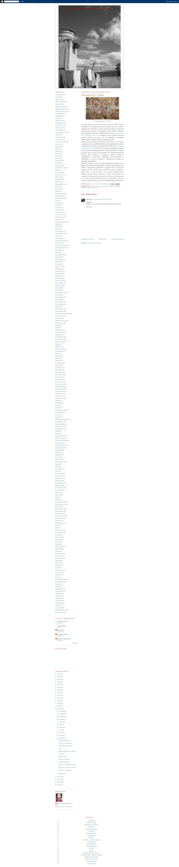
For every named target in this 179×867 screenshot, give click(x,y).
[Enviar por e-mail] (111, 184)
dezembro (62, 711)
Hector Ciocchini (60, 342)
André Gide (58, 120)
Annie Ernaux (59, 139)
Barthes (57, 153)
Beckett (93, 186)
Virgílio (57, 605)
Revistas (57, 506)
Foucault (57, 299)
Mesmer (57, 433)
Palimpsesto (91, 846)
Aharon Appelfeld (60, 102)
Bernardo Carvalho (60, 167)
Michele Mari (59, 443)
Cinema (57, 226)
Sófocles (57, 563)
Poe (56, 497)
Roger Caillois (59, 518)
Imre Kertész (58, 368)
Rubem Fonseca (59, 523)
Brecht (57, 191)
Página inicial (103, 239)
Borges (105, 186)
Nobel (57, 464)
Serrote (57, 551)
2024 (59, 679)
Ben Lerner (58, 165)
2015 (59, 703)
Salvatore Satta (59, 530)
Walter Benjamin (60, 610)
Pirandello (58, 490)
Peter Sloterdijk (59, 483)
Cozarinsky (58, 243)
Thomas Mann (59, 582)
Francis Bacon (59, 302)
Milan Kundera (59, 448)
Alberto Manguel (60, 106)
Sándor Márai (59, 532)
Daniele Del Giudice (61, 248)
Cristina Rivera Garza (61, 245)
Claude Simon (59, 231)
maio (60, 730)
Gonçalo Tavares (60, 332)
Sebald (57, 544)
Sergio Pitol (58, 549)
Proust (57, 499)
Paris (56, 471)
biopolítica (58, 172)
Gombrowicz (58, 330)
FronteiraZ (91, 833)
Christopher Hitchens (61, 222)
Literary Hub (61, 626)
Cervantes (58, 208)
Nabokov (84, 187)
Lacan (57, 405)
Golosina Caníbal (62, 634)
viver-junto (58, 608)
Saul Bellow (58, 539)
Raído (91, 848)
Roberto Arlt (58, 513)
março (61, 735)
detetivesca (58, 266)
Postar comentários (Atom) (93, 243)
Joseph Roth (58, 393)
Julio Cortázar (59, 398)
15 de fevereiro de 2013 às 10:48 (102, 199)
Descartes (58, 264)
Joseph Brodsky (59, 386)
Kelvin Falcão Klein (64, 803)
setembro (62, 719)
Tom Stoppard (59, 589)
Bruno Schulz (59, 196)
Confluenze (92, 823)
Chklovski (58, 219)
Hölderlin (58, 356)
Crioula (91, 827)
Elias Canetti (59, 280)
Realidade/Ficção (60, 504)
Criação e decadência (65, 740)
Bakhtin (57, 149)
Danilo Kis (58, 250)
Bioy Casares (59, 175)
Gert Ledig (58, 318)
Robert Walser (59, 511)
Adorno (57, 97)
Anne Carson (59, 137)
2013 (59, 709)
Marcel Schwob (59, 424)
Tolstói (57, 586)
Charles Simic (59, 217)
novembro (62, 714)
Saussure (57, 542)
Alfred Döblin (59, 113)
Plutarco (57, 495)
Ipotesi (91, 838)
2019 (59, 693)
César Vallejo (59, 212)
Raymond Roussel (60, 502)
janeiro (61, 773)
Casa (56, 200)
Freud (57, 306)
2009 (59, 785)
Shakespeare (58, 553)
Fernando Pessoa (60, 292)
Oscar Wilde (58, 469)
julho (60, 724)
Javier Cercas (59, 379)
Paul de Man (58, 476)
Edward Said (58, 278)
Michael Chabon (60, 438)
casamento (58, 203)
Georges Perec (59, 316)
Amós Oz (57, 118)
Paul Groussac (59, 478)
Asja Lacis (58, 144)
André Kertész (59, 123)
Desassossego (91, 829)
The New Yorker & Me (64, 639)
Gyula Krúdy (59, 335)
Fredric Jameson (59, 304)
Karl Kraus (58, 403)
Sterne (57, 568)
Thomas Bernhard (60, 579)
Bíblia (57, 170)
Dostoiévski (58, 273)
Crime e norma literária (65, 743)
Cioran (57, 229)
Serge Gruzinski (59, 546)
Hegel (57, 344)
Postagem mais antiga (118, 239)
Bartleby (57, 156)
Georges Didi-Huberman (62, 313)
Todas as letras (91, 857)
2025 (59, 677)
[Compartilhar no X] (115, 184)
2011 (59, 779)
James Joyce (58, 377)
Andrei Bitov (59, 128)
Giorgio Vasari (59, 323)
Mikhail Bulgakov (60, 445)
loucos (57, 415)
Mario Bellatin (59, 426)
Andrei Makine (59, 130)
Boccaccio (58, 182)
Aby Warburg (59, 95)
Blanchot (57, 177)
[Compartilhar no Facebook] (117, 184)
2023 (59, 682)
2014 (59, 706)
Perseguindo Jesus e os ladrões (67, 751)
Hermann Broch (59, 349)
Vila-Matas (58, 600)
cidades (57, 224)
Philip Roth (58, 485)
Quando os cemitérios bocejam (67, 765)
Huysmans (58, 361)
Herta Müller (58, 351)
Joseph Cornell (59, 391)
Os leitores (62, 754)
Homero (57, 358)
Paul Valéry (58, 480)
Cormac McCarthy (60, 241)
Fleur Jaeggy (58, 297)
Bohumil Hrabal (59, 184)
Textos (57, 577)
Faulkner (57, 290)
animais (57, 135)
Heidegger (58, 346)
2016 (59, 701)
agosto (61, 722)
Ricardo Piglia (59, 509)
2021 (59, 687)
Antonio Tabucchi (60, 142)
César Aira (58, 210)
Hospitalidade (63, 756)
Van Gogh (58, 596)
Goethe (57, 325)
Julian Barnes (59, 396)
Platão (57, 492)
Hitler (57, 353)
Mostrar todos (75, 643)
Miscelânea (92, 844)
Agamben (58, 99)
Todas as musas (91, 859)
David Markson (59, 255)
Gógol (57, 328)
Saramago (58, 535)
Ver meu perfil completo (64, 806)
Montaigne (58, 450)
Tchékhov (58, 575)
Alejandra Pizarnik (60, 109)
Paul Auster (58, 473)
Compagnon (58, 238)
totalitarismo (58, 591)
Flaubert (57, 295)
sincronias (58, 556)
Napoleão (58, 455)
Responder (89, 206)
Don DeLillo (58, 271)
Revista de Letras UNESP (91, 855)
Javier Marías (59, 382)
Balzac (57, 151)
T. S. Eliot (58, 572)
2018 (59, 695)
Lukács (57, 417)
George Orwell (59, 309)
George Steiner (114, 186)
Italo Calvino (59, 372)
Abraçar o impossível (64, 759)
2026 (59, 674)
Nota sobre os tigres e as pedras (67, 767)
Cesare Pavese (59, 215)
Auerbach (58, 146)
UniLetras (91, 863)
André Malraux (59, 125)
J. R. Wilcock (59, 375)
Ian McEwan (58, 363)
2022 (59, 685)
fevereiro (61, 738)
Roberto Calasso (60, 516)
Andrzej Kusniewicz (61, 132)
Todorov (57, 584)
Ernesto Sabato (59, 283)
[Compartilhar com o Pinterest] (119, 184)
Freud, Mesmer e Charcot (66, 746)
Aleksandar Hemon (60, 111)
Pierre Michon (59, 488)
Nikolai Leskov (93, 187)
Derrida (57, 262)
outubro (61, 716)
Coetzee (57, 236)
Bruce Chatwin (59, 193)
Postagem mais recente (87, 239)
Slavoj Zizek (58, 558)
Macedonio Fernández (61, 419)
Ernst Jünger (58, 285)
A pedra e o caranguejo (65, 770)
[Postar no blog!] (113, 184)
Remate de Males (91, 853)
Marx (56, 431)
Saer (56, 528)
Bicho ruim (60, 630)
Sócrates (57, 561)
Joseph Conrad (59, 389)
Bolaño (99, 186)
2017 (59, 698)
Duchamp (58, 276)
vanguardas (58, 598)
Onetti (57, 466)
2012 (59, 777)
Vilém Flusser (59, 603)
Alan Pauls (58, 104)
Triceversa (91, 861)
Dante (57, 252)
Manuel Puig (59, 422)
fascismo (57, 288)
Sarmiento (58, 537)
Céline (57, 205)
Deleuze (57, 257)
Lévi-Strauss (58, 412)
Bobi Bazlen (58, 179)
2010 (59, 782)
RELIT (91, 851)
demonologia (59, 259)
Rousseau (58, 521)
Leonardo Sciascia (60, 410)
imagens (57, 365)
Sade (56, 525)
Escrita (91, 831)
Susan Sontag (59, 570)
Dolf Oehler (58, 269)
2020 (59, 690)
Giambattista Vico (60, 320)
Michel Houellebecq (61, 440)
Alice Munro (58, 116)
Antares (91, 820)
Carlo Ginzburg (59, 198)
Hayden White (59, 339)
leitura (57, 408)
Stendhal (57, 565)
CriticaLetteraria (62, 621)
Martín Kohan (59, 429)
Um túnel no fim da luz (90, 8)
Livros (60, 748)
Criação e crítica (91, 825)
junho (61, 727)
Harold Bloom (59, 337)
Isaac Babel (58, 370)
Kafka (57, 401)
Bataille (57, 158)
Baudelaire (58, 160)
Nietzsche (58, 459)
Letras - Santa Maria (91, 840)
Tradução (57, 593)
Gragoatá (92, 835)
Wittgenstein (59, 612)
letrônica (91, 842)
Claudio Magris (59, 233)
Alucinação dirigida (64, 762)
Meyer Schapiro (59, 436)
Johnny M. (89, 199)
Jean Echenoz (59, 384)
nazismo (57, 457)
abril (60, 733)
